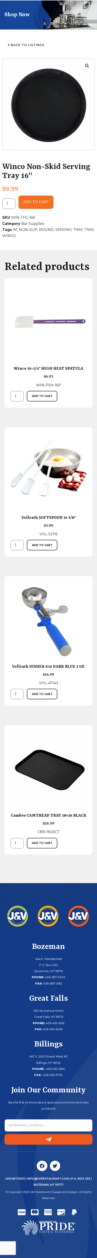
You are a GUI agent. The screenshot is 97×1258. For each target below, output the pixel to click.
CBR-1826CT (48, 823)
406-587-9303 (55, 977)
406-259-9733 (52, 1075)
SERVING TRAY (69, 230)
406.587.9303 (15, 1178)
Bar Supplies (32, 223)
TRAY (89, 230)
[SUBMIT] (48, 1139)
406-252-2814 (55, 1069)
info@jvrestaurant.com (48, 1178)
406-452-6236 (52, 1029)
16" (15, 230)
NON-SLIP (28, 230)
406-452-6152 (55, 1023)
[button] (87, 66)
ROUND (46, 230)
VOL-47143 (48, 674)
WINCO (9, 236)
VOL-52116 (48, 525)
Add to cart (36, 202)
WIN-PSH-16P (48, 376)
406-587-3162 (52, 983)
